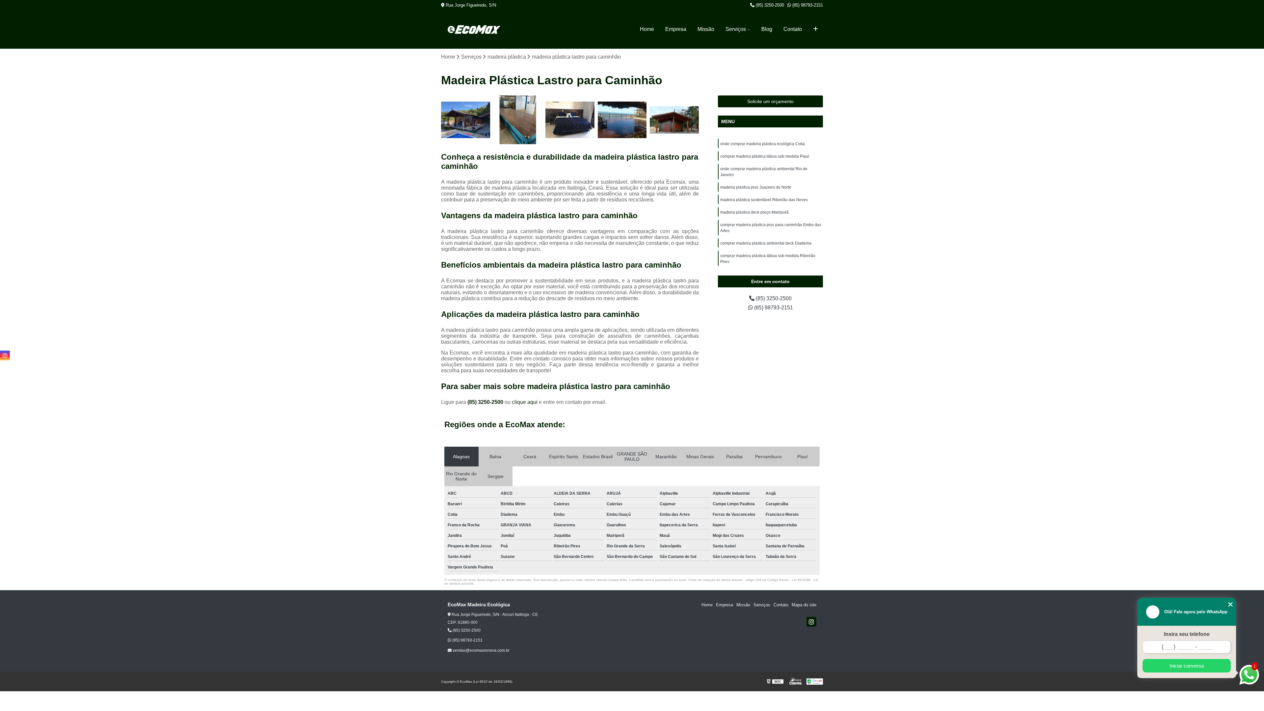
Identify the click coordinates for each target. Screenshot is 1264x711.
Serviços (735, 29)
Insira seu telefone (1187, 634)
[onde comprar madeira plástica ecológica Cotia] (465, 120)
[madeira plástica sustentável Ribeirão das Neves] (674, 120)
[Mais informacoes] (815, 29)
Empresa (675, 29)
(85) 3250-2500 (769, 5)
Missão (706, 29)
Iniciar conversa (1187, 666)
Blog (766, 29)
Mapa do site (804, 604)
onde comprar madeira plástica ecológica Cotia (762, 144)
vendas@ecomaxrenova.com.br (481, 650)
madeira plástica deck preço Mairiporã (754, 212)
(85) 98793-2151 (807, 5)
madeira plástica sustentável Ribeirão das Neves (764, 200)
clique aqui (525, 402)
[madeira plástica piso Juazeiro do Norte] (622, 120)
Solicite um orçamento (770, 101)
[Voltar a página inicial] (474, 29)
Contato (792, 29)
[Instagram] (811, 622)
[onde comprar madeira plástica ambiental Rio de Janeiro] (569, 120)
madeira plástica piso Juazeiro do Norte (755, 187)
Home (647, 29)
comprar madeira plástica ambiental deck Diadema (765, 243)
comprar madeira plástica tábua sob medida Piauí (764, 156)
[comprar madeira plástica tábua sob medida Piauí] (517, 120)
